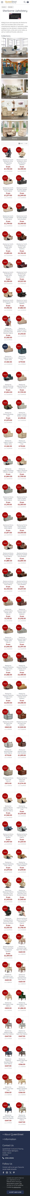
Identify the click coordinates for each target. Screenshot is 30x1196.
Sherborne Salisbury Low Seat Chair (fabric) (21, 1032)
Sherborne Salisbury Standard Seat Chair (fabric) (8, 1061)
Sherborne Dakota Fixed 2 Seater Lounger (21, 330)
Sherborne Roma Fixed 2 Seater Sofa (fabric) (8, 498)
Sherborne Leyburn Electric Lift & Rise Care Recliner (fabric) (8, 808)
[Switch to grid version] (19, 143)
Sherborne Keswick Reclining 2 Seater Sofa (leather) (22, 668)
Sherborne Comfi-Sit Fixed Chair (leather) (22, 723)
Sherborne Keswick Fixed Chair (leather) (22, 751)
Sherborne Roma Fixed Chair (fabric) (8, 779)
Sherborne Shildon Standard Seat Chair (22, 1088)
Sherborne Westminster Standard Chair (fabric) (22, 1117)
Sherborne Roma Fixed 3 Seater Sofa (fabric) (8, 526)
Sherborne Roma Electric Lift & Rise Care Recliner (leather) (8, 949)
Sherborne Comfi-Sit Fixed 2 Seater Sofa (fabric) (8, 189)
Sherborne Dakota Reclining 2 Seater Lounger (8, 386)
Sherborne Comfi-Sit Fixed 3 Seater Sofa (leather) (22, 217)
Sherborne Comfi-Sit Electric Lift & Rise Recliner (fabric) (8, 162)
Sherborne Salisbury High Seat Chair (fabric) (8, 1032)
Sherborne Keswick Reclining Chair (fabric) (8, 863)
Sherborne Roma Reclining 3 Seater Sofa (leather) (22, 582)
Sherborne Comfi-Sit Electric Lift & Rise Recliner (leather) (22, 162)
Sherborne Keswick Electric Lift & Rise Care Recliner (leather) (8, 921)
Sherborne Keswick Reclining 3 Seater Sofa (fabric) (8, 696)
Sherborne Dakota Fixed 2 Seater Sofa (8, 358)
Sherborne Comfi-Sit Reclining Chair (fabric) (8, 301)
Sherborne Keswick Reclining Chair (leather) (22, 863)
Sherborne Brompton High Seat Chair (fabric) (21, 948)
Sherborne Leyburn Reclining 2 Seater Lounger (8, 470)
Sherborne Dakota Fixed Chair (22, 358)
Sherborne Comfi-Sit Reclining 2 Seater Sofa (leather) (22, 246)
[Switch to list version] (24, 143)
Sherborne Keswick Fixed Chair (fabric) (8, 751)
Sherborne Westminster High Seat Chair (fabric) (8, 1116)
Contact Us (8, 1145)
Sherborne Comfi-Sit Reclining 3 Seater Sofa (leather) (22, 274)
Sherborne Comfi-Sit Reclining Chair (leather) (22, 301)
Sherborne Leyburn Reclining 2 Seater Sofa (22, 470)
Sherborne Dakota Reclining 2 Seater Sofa (22, 386)
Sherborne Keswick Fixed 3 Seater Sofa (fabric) (8, 640)
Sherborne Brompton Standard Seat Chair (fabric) (22, 977)
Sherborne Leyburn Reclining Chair (22, 807)
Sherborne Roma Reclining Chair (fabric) (22, 835)
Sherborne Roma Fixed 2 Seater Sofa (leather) (22, 498)
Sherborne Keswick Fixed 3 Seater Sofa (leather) (21, 640)
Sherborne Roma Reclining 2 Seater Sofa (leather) (22, 554)
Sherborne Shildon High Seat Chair (22, 1060)
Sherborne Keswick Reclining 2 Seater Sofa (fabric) (8, 668)
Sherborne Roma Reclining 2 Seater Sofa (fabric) (8, 554)
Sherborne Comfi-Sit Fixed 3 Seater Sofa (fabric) (8, 217)
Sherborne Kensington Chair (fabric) (8, 1004)
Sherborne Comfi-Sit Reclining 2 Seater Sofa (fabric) (8, 246)
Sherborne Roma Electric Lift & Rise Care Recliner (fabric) (22, 921)
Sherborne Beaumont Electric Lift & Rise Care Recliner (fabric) (8, 893)
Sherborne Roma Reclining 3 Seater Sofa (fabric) (8, 582)
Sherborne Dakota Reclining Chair (8, 414)
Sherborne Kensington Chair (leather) (22, 1004)
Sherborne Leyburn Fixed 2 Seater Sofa (8, 442)
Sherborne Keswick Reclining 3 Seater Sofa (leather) (22, 696)
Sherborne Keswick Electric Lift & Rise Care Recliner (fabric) (22, 893)
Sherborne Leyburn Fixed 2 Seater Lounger (21, 414)
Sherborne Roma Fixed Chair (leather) (22, 779)
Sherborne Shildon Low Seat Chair (8, 1088)
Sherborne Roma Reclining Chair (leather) (8, 835)
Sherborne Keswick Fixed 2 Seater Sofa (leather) (21, 612)
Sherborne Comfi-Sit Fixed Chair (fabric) (8, 723)
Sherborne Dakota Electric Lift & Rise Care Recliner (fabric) (8, 331)
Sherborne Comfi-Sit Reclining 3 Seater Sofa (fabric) (8, 274)
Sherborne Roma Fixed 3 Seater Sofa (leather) (22, 526)
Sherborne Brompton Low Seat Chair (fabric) (8, 976)
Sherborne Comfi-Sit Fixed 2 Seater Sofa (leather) (22, 189)
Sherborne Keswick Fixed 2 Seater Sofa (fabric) (8, 612)
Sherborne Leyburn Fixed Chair (22, 442)
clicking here (17, 1187)
